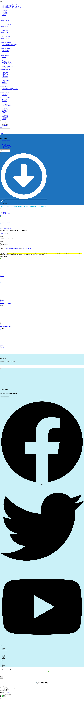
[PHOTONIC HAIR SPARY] (7, 306)
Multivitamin (4, 82)
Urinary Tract (4, 15)
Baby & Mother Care (17, 4)
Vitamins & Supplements (6, 80)
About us (3, 654)
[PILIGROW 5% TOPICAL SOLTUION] (0, 249)
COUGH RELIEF (5, 94)
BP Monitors (4, 119)
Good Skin (3, 81)
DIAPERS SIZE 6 (5, 77)
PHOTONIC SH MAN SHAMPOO (7, 350)
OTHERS (3, 112)
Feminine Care (14, 24)
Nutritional (12, 5)
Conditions (3, 656)
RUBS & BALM (4, 101)
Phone (1, 685)
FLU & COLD (14, 88)
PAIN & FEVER (15, 89)
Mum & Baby (4, 142)
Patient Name (2, 684)
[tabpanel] (42, 687)
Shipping (3, 665)
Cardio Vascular (4, 17)
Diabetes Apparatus (5, 115)
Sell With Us (4, 655)
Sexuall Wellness (4, 23)
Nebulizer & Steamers (5, 117)
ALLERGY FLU (4, 95)
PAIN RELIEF (4, 100)
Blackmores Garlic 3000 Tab (6, 146)
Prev (0, 215)
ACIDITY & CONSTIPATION (10, 102)
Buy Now (6, 244)
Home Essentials (4, 12)
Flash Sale (3, 658)
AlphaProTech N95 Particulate (6, 145)
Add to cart (2, 244)
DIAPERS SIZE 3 (5, 74)
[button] (1, 127)
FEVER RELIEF (4, 99)
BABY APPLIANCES (5, 50)
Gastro (3, 14)
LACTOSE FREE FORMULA (7, 63)
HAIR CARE (4, 212)
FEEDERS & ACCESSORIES (7, 53)
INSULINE (4, 11)
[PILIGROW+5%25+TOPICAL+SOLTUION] (1, 249)
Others (3, 18)
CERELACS (4, 57)
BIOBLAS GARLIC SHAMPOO (6, 303)
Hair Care (6, 26)
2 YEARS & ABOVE (5, 61)
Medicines (3, 141)
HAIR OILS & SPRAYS (6, 213)
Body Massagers (4, 118)
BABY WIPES (4, 71)
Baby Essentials (14, 44)
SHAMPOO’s (4, 29)
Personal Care (14, 3)
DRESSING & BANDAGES (6, 109)
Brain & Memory (4, 83)
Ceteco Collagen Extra (5, 148)
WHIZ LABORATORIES (27, 248)
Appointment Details (3, 689)
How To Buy (4, 664)
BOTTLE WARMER (5, 51)
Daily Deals (4, 143)
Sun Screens (4, 35)
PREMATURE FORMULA (6, 62)
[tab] (1, 676)
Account (3, 648)
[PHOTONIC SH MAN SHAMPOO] (7, 329)
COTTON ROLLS (5, 110)
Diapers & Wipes (7, 69)
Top (0, 674)
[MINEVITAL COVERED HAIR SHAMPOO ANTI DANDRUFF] (7, 258)
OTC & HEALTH (16, 6)
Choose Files (8, 692)
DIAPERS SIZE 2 (5, 73)
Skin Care (6, 32)
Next (1, 221)
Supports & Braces (5, 116)
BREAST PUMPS (5, 67)
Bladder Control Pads (5, 147)
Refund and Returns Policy (6, 663)
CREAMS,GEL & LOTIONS (6, 36)
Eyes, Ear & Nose (4, 13)
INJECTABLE (4, 10)
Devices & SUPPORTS (18, 7)
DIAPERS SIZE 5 (5, 76)
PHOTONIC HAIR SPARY (5, 326)
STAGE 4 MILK (4, 60)
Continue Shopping (5, 125)
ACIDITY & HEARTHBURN (7, 105)
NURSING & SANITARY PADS (7, 66)
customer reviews (3, 233)
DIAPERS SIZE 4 (5, 75)
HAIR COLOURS (5, 30)
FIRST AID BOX (5, 111)
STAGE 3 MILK (4, 59)
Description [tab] (3, 251)
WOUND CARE (4, 108)
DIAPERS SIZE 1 (5, 72)
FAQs (3, 666)
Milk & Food (13, 45)
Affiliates (3, 657)
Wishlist (3, 649)
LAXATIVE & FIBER (5, 104)
